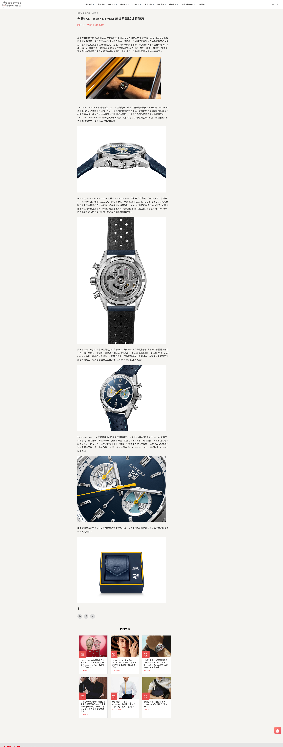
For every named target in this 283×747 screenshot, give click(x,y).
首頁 (79, 13)
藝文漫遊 (160, 4)
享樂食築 (148, 4)
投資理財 (136, 4)
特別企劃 (89, 4)
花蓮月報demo (187, 4)
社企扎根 (173, 4)
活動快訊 (202, 4)
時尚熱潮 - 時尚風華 (90, 13)
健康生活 (123, 4)
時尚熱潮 (111, 4)
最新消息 (101, 4)
